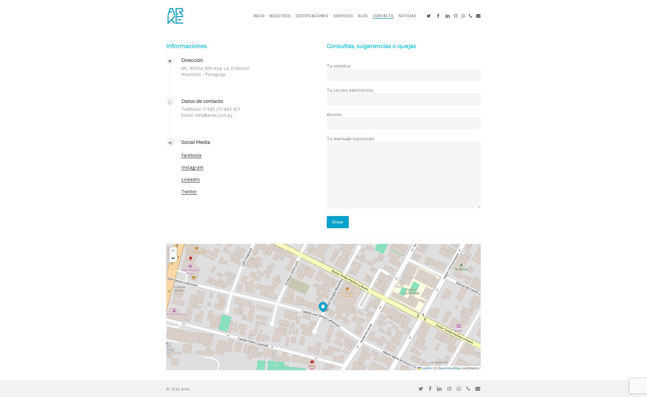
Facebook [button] (191, 155)
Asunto (334, 114)
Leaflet (426, 368)
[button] (323, 306)
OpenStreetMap (449, 368)
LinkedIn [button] (190, 179)
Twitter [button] (189, 191)
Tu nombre (339, 66)
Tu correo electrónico (350, 90)
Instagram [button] (192, 167)
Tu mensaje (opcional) (350, 139)
